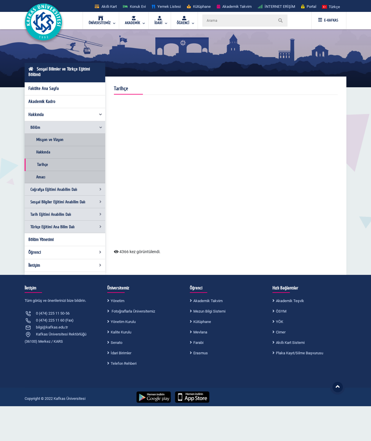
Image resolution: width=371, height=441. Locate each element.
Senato (116, 342)
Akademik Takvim (208, 301)
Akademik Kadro (41, 101)
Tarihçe (42, 164)
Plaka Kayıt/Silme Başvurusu (299, 353)
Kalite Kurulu (121, 332)
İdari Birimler (121, 353)
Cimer (280, 332)
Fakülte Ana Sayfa (43, 88)
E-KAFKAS (331, 20)
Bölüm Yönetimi (41, 239)
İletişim (34, 265)
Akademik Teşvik (290, 301)
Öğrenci (34, 252)
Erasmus (200, 353)
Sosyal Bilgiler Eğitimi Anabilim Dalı (57, 201)
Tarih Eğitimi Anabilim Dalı (50, 214)
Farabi (198, 342)
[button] (331, 6)
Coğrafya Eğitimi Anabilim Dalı (53, 189)
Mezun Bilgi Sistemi (209, 311)
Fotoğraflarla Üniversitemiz (133, 311)
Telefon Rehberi (124, 363)
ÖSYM (281, 311)
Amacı (40, 177)
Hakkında (36, 114)
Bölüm (35, 127)
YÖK (279, 322)
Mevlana (200, 332)
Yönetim (117, 301)
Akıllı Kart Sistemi (290, 342)
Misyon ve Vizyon (49, 139)
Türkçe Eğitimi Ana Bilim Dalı (52, 226)
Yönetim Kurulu (123, 322)
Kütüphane (202, 322)
